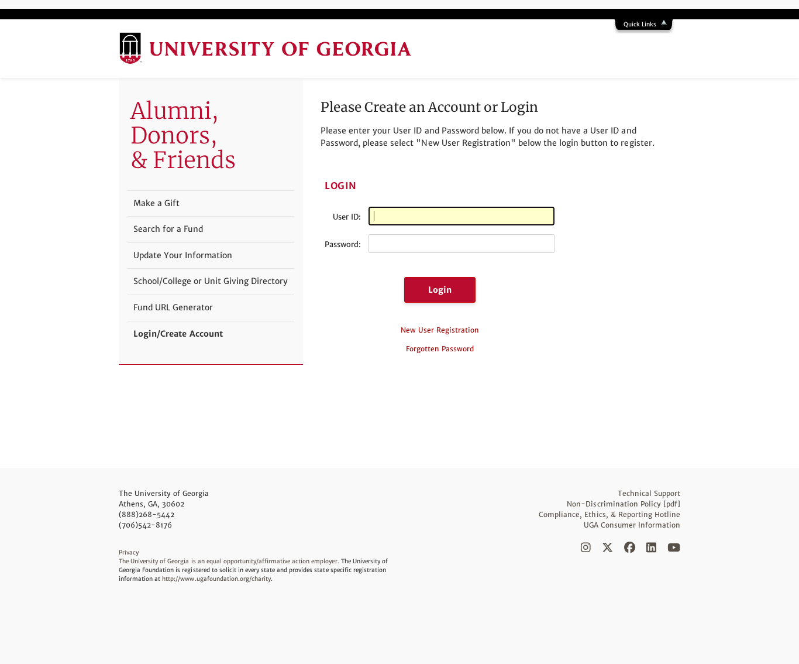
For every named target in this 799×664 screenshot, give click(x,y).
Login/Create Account (178, 333)
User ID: (347, 217)
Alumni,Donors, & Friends (183, 135)
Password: (343, 244)
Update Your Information (182, 255)
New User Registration (440, 330)
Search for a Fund (168, 229)
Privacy (129, 552)
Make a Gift (156, 203)
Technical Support (649, 493)
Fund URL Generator (173, 307)
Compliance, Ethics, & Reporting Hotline (609, 514)
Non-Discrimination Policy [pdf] (623, 503)
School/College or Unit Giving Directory (210, 281)
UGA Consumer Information (632, 525)
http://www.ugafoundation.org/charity (216, 579)
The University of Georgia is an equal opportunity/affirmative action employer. (229, 561)
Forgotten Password (440, 348)
